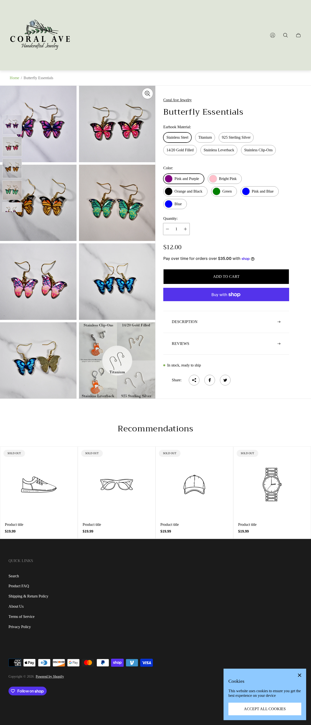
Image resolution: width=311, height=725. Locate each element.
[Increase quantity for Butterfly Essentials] (185, 229)
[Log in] (272, 35)
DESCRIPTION (185, 322)
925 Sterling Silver (236, 137)
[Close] (299, 675)
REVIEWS (180, 343)
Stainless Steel (177, 137)
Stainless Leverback (219, 150)
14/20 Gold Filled (180, 150)
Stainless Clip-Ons (258, 150)
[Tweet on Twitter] (225, 380)
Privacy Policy (20, 627)
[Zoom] (147, 93)
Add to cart (226, 276)
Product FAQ (19, 586)
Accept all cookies (265, 709)
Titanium (205, 137)
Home (14, 78)
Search (14, 576)
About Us (16, 606)
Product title (14, 524)
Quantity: (170, 218)
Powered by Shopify (50, 676)
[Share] (194, 380)
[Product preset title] (39, 484)
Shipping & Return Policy (28, 596)
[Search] (285, 35)
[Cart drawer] (298, 35)
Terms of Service (22, 616)
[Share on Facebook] (209, 380)
